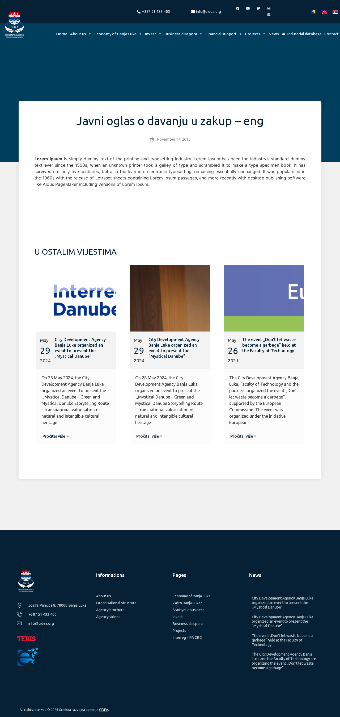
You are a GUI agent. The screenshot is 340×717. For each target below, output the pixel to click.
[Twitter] (258, 8)
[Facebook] (238, 8)
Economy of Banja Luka (115, 34)
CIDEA (103, 709)
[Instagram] (269, 8)
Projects (252, 34)
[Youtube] (248, 8)
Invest (150, 34)
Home (61, 34)
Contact (331, 34)
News (274, 34)
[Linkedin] (269, 15)
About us (78, 34)
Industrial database (304, 34)
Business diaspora (180, 34)
